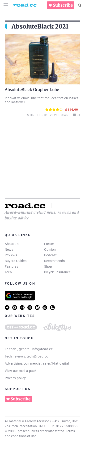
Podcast (50, 255)
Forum (49, 244)
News (9, 249)
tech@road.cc (37, 356)
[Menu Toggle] (6, 5)
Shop (48, 266)
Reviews (11, 255)
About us (11, 244)
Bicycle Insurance (57, 272)
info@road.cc (42, 349)
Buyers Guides (15, 261)
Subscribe (63, 5)
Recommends (54, 261)
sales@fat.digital (56, 363)
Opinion (50, 249)
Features (11, 266)
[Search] (79, 5)
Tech (8, 272)
